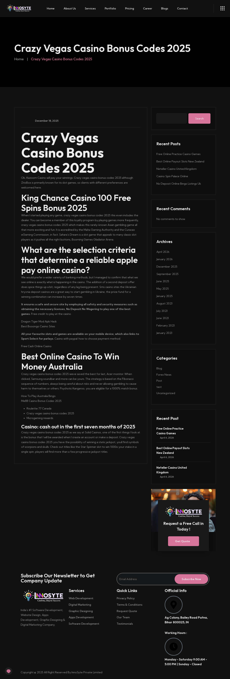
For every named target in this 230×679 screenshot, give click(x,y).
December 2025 (166, 266)
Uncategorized (165, 393)
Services (90, 8)
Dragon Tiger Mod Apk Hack (39, 321)
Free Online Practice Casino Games (178, 154)
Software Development (84, 623)
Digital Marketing (80, 604)
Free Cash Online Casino (36, 346)
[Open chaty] (8, 671)
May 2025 (162, 288)
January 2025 (164, 296)
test (159, 387)
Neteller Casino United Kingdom (176, 168)
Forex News (163, 374)
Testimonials (125, 623)
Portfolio (110, 8)
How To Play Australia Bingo (38, 396)
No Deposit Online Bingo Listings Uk (178, 183)
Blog (159, 368)
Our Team (123, 617)
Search (199, 118)
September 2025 (167, 274)
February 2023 (165, 325)
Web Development (81, 598)
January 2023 (164, 333)
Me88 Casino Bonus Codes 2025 (41, 401)
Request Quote (127, 611)
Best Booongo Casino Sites (38, 326)
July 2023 (162, 310)
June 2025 (162, 281)
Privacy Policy (126, 598)
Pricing (129, 8)
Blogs (164, 8)
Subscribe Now (191, 579)
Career (147, 8)
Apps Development (81, 617)
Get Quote (182, 541)
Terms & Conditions (130, 604)
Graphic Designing (81, 611)
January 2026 (164, 259)
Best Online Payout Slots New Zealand (180, 161)
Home (51, 8)
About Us (70, 8)
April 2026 (162, 251)
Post (159, 380)
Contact (182, 8)
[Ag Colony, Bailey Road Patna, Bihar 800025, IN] (174, 605)
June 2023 (162, 318)
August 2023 (164, 303)
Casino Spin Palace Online (172, 176)
